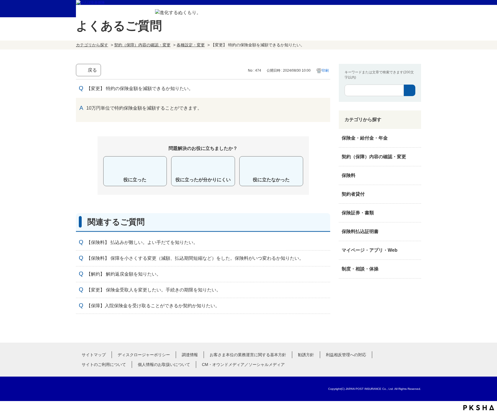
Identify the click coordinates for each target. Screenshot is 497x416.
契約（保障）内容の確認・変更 (142, 45)
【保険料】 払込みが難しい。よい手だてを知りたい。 (142, 242)
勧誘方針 (306, 354)
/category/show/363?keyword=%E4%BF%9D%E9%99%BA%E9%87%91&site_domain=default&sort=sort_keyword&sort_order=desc (415, 157)
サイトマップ (94, 354)
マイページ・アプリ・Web (369, 250)
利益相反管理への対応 (346, 354)
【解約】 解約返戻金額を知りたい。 (123, 274)
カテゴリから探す (92, 45)
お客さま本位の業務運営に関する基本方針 (248, 354)
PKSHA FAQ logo (478, 407)
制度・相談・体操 (360, 268)
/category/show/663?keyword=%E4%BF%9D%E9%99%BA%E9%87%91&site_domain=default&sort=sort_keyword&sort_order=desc (415, 213)
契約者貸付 (353, 194)
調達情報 (190, 354)
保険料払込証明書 (360, 231)
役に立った (134, 179)
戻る (92, 70)
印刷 (325, 70)
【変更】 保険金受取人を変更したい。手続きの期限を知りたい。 (153, 289)
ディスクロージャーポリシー (144, 354)
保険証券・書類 (358, 212)
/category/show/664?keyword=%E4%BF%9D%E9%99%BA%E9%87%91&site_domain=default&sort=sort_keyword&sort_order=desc (415, 269)
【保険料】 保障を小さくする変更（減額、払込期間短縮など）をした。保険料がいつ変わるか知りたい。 (195, 258)
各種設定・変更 (191, 45)
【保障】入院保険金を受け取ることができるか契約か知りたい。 (153, 305)
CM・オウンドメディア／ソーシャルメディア (243, 364)
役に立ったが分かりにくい (203, 179)
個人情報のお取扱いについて (164, 364)
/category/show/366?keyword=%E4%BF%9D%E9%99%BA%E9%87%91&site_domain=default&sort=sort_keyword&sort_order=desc (415, 250)
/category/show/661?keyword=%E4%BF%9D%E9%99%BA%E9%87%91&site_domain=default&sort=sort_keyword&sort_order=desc (415, 175)
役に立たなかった (271, 179)
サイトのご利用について (104, 364)
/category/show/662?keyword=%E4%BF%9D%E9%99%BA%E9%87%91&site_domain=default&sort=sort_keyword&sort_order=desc (415, 194)
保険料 (348, 175)
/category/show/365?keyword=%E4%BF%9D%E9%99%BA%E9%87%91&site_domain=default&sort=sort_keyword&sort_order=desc (415, 231)
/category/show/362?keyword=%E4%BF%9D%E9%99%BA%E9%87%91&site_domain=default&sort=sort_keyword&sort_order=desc (415, 138)
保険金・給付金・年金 (365, 138)
